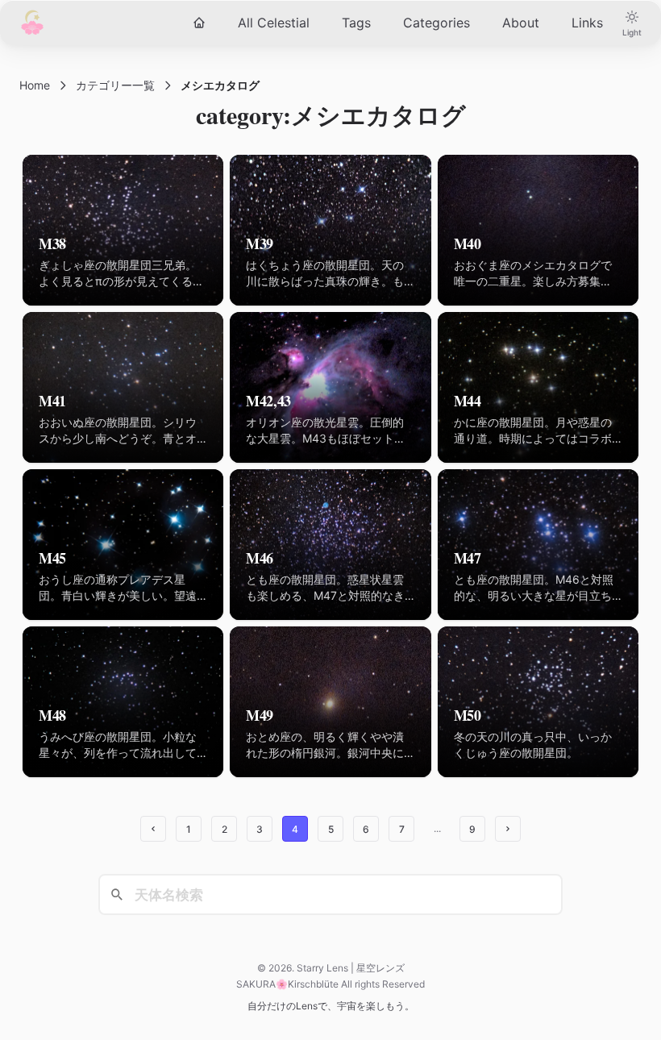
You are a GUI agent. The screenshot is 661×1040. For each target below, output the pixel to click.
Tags (356, 23)
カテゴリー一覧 (115, 85)
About (520, 23)
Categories (436, 23)
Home (34, 85)
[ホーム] (199, 22)
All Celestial (274, 23)
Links (587, 23)
